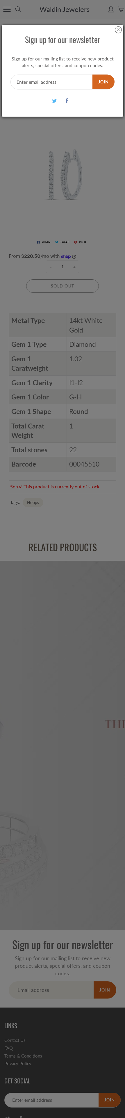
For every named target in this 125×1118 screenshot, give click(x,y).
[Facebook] (67, 101)
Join (103, 81)
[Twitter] (54, 101)
